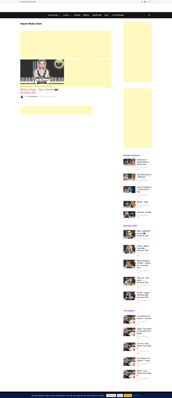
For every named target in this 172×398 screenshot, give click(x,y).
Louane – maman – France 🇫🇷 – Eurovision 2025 (143, 248)
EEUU (106, 15)
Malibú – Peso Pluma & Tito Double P (144, 373)
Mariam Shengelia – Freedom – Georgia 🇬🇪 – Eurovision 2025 (144, 264)
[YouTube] (145, 1)
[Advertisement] (66, 45)
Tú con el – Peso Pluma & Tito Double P (144, 346)
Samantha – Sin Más (144, 212)
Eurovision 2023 (26, 86)
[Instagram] (148, 1)
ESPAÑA (77, 15)
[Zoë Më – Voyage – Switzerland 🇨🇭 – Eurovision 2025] (129, 293)
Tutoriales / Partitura (43, 86)
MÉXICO (86, 15)
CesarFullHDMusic (32, 96)
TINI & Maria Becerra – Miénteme (144, 176)
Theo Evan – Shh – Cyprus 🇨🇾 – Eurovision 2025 (143, 280)
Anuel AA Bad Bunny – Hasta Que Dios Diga (144, 189)
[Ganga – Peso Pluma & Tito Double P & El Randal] (129, 329)
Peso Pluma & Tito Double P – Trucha (143, 359)
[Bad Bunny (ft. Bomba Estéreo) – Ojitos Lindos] (129, 160)
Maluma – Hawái (142, 202)
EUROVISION (53, 15)
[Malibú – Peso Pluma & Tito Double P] (129, 371)
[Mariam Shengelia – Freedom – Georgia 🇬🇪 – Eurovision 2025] (129, 261)
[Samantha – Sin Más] (129, 212)
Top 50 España (118, 15)
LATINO (66, 15)
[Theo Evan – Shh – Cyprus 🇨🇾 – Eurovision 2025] (129, 278)
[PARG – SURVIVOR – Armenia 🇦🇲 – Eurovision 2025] (129, 231)
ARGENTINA (97, 15)
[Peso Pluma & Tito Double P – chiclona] (129, 316)
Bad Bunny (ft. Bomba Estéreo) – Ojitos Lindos (143, 162)
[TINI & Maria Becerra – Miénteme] (129, 175)
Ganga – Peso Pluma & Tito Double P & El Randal (144, 331)
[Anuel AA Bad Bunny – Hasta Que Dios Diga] (129, 187)
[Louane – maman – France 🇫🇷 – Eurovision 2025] (129, 246)
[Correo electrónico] (150, 1)
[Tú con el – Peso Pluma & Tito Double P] (129, 344)
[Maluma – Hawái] (129, 202)
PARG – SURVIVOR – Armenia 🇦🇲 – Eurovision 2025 (144, 233)
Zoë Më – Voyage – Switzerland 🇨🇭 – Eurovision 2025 (143, 295)
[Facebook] (142, 1)
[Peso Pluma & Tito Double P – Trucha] (129, 358)
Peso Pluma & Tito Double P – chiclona (144, 317)
